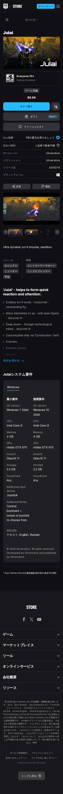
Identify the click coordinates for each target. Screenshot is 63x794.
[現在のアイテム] (15, 232)
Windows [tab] (13, 387)
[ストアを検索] (7, 19)
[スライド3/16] (48, 232)
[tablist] (31, 387)
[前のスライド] (5, 232)
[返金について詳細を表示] (58, 145)
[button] (31, 360)
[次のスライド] (57, 232)
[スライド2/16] (31, 232)
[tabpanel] (31, 456)
